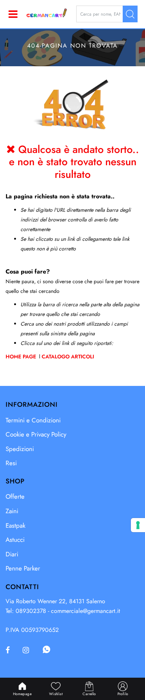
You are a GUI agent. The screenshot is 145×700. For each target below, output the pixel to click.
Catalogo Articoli (68, 356)
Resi (11, 462)
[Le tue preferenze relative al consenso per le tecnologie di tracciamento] (138, 525)
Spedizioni (20, 448)
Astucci (15, 539)
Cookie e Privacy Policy (36, 434)
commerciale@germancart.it (85, 611)
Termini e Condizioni (33, 420)
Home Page (22, 356)
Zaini (12, 510)
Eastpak (15, 525)
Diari (12, 554)
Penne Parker (23, 568)
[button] (130, 14)
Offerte (15, 496)
